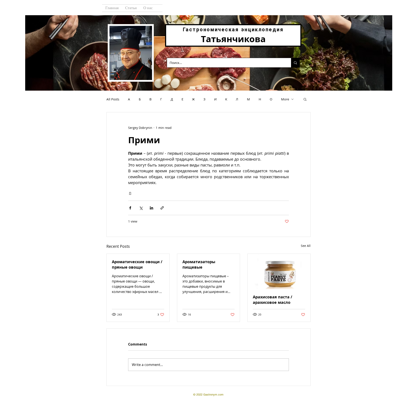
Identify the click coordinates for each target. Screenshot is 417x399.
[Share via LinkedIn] (151, 208)
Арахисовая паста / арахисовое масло (272, 299)
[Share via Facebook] (130, 208)
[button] (305, 99)
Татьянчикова (233, 39)
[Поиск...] (295, 62)
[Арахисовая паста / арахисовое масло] (279, 271)
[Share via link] (162, 208)
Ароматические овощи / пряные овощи (137, 264)
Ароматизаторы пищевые (198, 264)
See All (306, 246)
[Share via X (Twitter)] (141, 208)
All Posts (112, 99)
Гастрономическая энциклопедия (233, 30)
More (285, 99)
